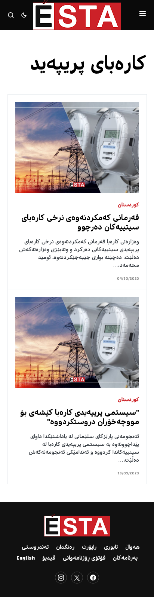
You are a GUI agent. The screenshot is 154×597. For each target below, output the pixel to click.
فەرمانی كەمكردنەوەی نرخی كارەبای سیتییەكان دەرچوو (80, 223)
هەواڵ (132, 547)
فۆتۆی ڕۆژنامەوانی (84, 558)
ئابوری (111, 547)
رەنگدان (65, 547)
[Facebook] (93, 577)
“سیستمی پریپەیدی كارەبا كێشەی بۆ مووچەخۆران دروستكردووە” (79, 418)
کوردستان (128, 205)
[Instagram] (61, 577)
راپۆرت (89, 547)
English (25, 558)
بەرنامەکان (125, 558)
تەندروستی (35, 547)
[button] (143, 14)
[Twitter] (77, 577)
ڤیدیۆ (48, 558)
